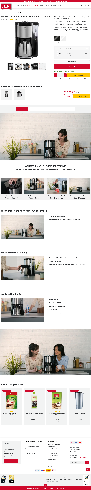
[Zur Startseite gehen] (6, 7)
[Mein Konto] (85, 5)
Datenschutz (70, 479)
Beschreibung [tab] (22, 109)
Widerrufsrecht (63, 479)
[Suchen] (82, 5)
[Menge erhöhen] (65, 75)
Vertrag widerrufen (10, 461)
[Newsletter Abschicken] (87, 462)
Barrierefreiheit (49, 479)
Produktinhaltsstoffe (53, 449)
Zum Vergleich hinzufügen (67, 79)
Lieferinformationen (53, 453)
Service (87, 1)
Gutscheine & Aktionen (53, 451)
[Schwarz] (57, 38)
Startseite (50, 457)
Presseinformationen (53, 462)
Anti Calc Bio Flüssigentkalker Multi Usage (34, 414)
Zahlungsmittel (51, 446)
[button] (68, 216)
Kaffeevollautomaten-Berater (32, 446)
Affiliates (50, 466)
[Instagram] (72, 443)
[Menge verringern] (55, 75)
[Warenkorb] (88, 5)
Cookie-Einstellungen (79, 479)
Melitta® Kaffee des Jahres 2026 (66, 53)
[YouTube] (80, 443)
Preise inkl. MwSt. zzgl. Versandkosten (62, 70)
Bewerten (87, 79)
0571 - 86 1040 (7, 448)
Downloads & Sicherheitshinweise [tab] (52, 109)
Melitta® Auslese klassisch (65, 52)
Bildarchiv (50, 464)
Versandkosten (69, 477)
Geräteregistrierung (52, 459)
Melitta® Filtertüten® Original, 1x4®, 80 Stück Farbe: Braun (71, 55)
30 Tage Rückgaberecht (53, 455)
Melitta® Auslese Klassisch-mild (57, 413)
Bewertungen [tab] (69, 109)
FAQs (26, 444)
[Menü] (89, 476)
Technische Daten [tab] (34, 109)
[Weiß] (63, 38)
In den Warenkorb (81, 96)
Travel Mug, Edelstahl (79, 413)
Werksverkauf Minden (30, 453)
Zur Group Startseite (75, 449)
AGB (57, 481)
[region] (26, 46)
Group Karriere (73, 451)
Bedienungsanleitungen (54, 444)
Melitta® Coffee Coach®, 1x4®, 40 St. (11, 413)
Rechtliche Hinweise (50, 481)
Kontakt (27, 449)
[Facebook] (76, 443)
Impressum (56, 479)
